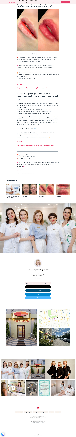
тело (31, 0)
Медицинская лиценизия (38, 420)
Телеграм (38, 294)
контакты (27, 3)
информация (21, 3)
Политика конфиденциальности (38, 422)
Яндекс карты (38, 286)
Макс (38, 297)
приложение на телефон (32, 2)
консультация (21, 0)
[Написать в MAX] (2, 434)
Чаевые (51, 412)
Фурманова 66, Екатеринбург (53, 2)
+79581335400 (38, 290)
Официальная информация (40, 412)
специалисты (21, 2)
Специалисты (19, 412)
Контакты (58, 412)
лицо (27, 0)
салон (35, 0)
